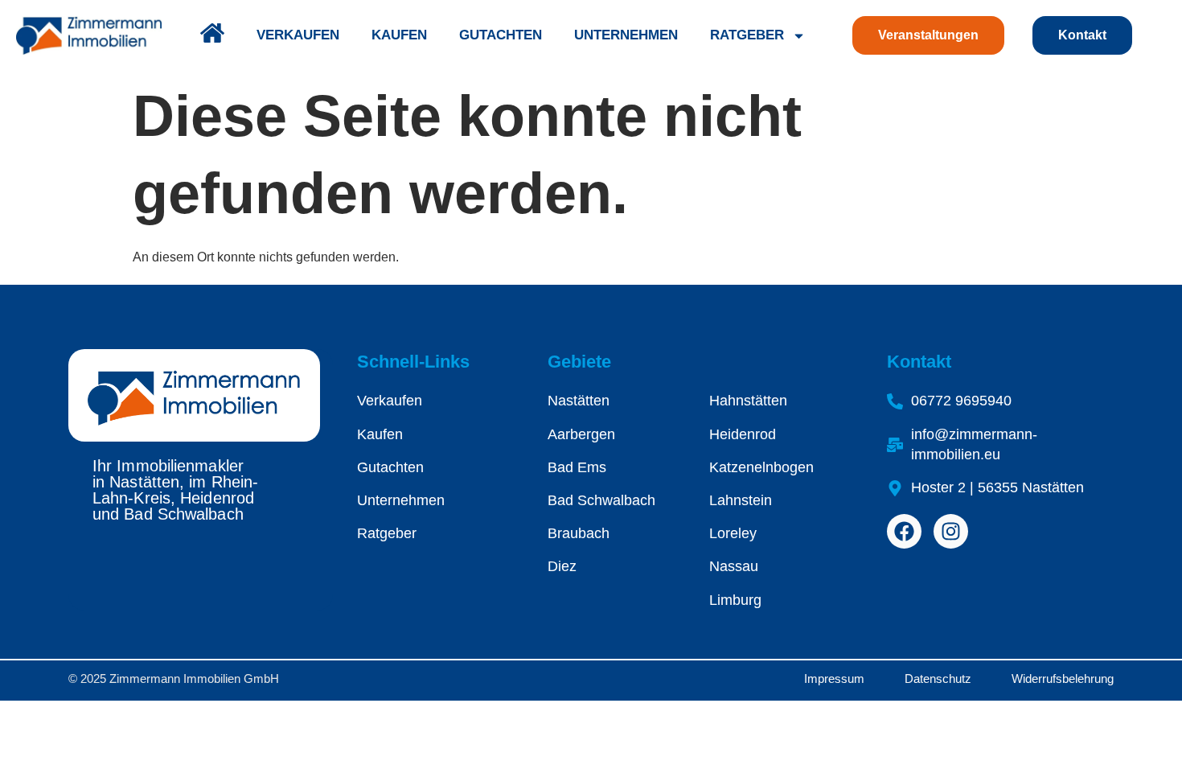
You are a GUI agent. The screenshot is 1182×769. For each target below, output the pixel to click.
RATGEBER (747, 35)
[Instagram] (951, 531)
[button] (35, 733)
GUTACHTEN (500, 35)
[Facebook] (904, 531)
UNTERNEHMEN (626, 35)
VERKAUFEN (298, 35)
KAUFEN (399, 35)
